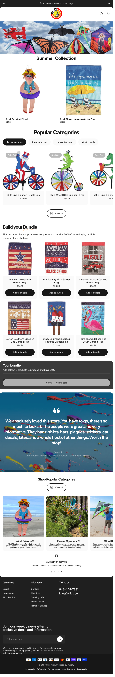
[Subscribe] (100, 655)
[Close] (102, 639)
